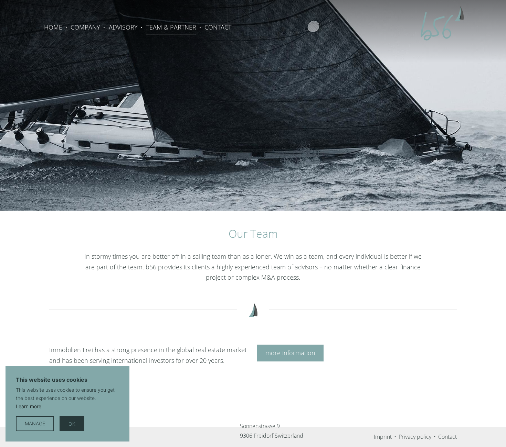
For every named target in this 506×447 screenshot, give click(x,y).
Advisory (123, 27)
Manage (35, 423)
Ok (71, 423)
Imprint (383, 436)
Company (85, 27)
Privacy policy (415, 436)
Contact (217, 27)
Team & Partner (171, 27)
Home (53, 27)
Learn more (28, 406)
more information (290, 353)
